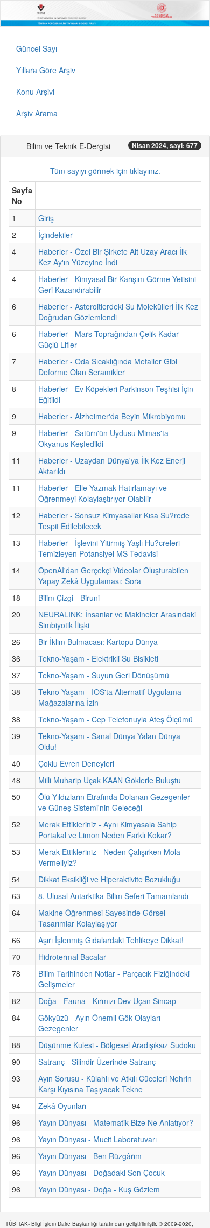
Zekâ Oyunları (62, 1105)
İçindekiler (55, 234)
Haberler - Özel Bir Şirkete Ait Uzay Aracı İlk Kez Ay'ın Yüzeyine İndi (112, 257)
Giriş (46, 218)
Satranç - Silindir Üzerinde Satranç (97, 1061)
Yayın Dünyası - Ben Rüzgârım (90, 1155)
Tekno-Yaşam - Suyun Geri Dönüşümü (103, 675)
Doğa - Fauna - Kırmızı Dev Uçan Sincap (107, 1000)
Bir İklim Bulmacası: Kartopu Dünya (98, 641)
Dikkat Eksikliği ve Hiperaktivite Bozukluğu (109, 879)
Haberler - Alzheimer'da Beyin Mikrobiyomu (112, 416)
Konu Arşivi (35, 91)
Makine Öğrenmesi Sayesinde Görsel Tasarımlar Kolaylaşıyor (101, 918)
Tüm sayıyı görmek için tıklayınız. (105, 170)
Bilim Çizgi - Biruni (69, 597)
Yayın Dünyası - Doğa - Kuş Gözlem (99, 1189)
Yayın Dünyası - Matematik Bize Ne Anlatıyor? (115, 1122)
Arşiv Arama (37, 113)
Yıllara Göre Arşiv (45, 70)
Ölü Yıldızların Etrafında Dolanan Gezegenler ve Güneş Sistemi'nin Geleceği (114, 802)
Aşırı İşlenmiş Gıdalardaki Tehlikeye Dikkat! (111, 940)
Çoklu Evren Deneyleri (76, 763)
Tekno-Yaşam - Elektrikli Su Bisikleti (98, 658)
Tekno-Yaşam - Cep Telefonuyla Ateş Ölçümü (115, 719)
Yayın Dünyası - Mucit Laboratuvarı (97, 1139)
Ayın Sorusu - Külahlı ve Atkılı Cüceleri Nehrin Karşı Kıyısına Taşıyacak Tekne (115, 1083)
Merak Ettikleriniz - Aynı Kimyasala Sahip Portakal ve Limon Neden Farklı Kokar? (107, 829)
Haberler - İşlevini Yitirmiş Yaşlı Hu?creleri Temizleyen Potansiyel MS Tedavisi (109, 548)
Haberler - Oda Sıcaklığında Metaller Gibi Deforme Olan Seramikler (107, 366)
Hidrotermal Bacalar (72, 956)
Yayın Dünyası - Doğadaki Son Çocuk (101, 1172)
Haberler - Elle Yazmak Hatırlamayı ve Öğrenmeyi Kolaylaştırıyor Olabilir (102, 493)
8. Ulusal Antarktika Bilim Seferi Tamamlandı (113, 895)
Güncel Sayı (36, 48)
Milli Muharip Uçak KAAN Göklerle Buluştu (109, 780)
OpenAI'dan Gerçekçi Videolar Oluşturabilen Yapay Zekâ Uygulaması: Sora (113, 575)
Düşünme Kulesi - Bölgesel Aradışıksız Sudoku (117, 1045)
